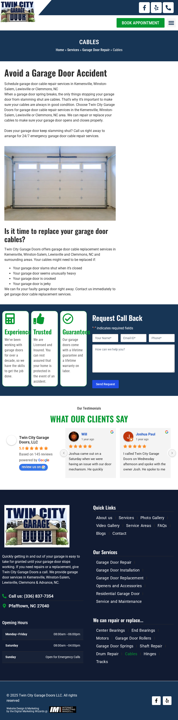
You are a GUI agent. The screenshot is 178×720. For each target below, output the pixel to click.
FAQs (162, 525)
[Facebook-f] (144, 7)
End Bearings (143, 630)
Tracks (102, 661)
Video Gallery (108, 525)
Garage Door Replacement (120, 578)
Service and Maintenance (119, 601)
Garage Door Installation (118, 570)
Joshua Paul (145, 434)
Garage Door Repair (96, 50)
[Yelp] (156, 7)
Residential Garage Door (118, 593)
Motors (102, 638)
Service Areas (138, 525)
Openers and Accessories (119, 585)
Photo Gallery (152, 517)
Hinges (150, 654)
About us (104, 517)
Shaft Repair (151, 646)
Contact (119, 533)
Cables (131, 654)
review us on (31, 467)
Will (84, 434)
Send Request (105, 384)
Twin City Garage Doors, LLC (34, 439)
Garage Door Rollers (133, 638)
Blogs (101, 533)
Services (73, 50)
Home (60, 50)
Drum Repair (107, 654)
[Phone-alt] (168, 7)
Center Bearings (110, 630)
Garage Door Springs (115, 646)
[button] (171, 22)
